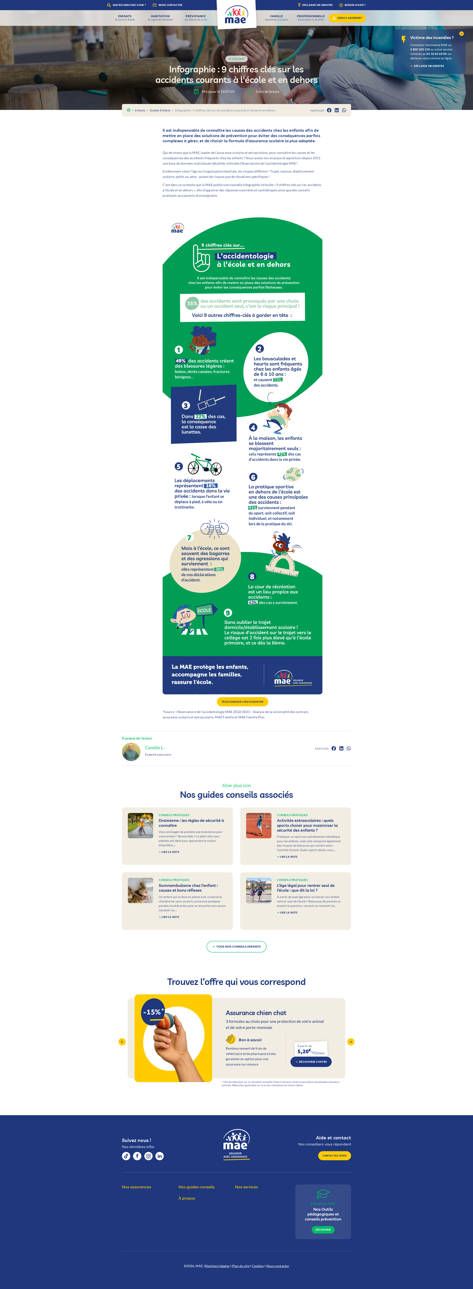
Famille (276, 17)
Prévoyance (196, 17)
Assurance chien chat (236, 1041)
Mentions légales (217, 1266)
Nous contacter (277, 1266)
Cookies (258, 1266)
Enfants (125, 17)
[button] (461, 33)
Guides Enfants (160, 110)
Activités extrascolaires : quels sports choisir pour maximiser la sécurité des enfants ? (295, 836)
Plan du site (240, 1266)
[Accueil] (129, 110)
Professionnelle (311, 17)
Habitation (160, 17)
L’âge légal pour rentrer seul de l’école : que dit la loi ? (295, 901)
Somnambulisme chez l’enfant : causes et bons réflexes (177, 901)
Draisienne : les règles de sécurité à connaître (177, 836)
